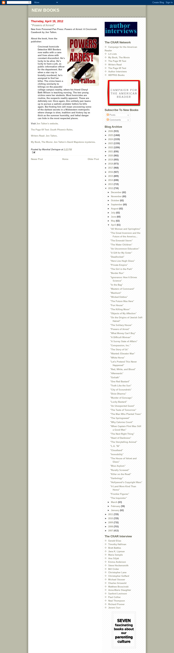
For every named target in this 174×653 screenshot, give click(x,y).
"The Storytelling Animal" (123, 442)
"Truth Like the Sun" (121, 385)
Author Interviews (117, 71)
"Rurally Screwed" (119, 470)
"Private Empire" (119, 265)
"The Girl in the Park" (121, 269)
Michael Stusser (116, 579)
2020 (111, 155)
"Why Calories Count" (121, 422)
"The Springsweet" (120, 418)
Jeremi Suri (114, 607)
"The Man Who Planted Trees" (126, 414)
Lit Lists (112, 54)
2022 (111, 147)
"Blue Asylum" (118, 466)
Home (65, 159)
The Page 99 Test (117, 61)
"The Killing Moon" (120, 309)
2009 (111, 522)
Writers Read (115, 64)
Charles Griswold (117, 583)
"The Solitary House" (121, 325)
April (114, 225)
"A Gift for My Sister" (121, 253)
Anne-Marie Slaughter (119, 590)
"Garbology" (116, 478)
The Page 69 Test (117, 68)
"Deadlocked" (117, 257)
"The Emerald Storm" (121, 240)
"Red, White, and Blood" (123, 369)
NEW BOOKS (45, 10)
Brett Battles (114, 548)
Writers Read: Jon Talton (44, 135)
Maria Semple (115, 555)
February (116, 506)
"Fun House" (117, 305)
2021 (111, 151)
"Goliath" (115, 377)
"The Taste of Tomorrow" (123, 410)
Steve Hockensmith (118, 565)
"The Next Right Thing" (122, 434)
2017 (111, 168)
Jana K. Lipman (116, 551)
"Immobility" (117, 454)
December (116, 192)
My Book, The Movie (119, 57)
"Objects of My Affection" (123, 313)
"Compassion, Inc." (120, 345)
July (113, 212)
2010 (111, 518)
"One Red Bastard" (120, 381)
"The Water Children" (121, 244)
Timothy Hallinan (117, 544)
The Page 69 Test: (51, 129)
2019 (111, 159)
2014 (111, 180)
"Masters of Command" (122, 289)
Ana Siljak (113, 558)
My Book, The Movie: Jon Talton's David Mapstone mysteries (63, 142)
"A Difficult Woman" (120, 337)
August (115, 208)
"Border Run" (117, 273)
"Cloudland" (116, 450)
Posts (112, 115)
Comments (115, 120)
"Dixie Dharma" (118, 393)
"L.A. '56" (115, 446)
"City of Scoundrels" (121, 389)
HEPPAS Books (116, 75)
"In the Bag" (116, 285)
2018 (111, 163)
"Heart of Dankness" (120, 438)
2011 (111, 514)
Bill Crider (113, 569)
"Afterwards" (116, 373)
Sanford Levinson (117, 593)
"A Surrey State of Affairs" (123, 341)
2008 (111, 526)
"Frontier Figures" (119, 494)
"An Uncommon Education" (124, 248)
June (114, 216)
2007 (111, 530)
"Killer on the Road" (120, 474)
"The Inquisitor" (118, 498)
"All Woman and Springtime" (125, 229)
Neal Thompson (116, 600)
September (117, 204)
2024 (111, 139)
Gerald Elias (114, 541)
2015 (111, 176)
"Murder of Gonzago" (121, 398)
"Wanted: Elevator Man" (122, 353)
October (115, 200)
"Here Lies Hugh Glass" (122, 261)
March (114, 502)
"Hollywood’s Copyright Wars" (126, 482)
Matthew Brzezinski (118, 586)
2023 (111, 143)
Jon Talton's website (47, 123)
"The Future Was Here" (122, 301)
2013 (111, 184)
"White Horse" (117, 357)
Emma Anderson (117, 562)
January (115, 510)
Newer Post (37, 159)
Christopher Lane (117, 572)
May (113, 221)
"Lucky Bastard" (118, 402)
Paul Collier (114, 597)
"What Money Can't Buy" (123, 333)
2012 (111, 188)
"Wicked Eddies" (119, 297)
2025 (111, 135)
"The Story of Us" (119, 349)
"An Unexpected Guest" (122, 406)
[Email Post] (65, 152)
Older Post (93, 159)
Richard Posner (116, 604)
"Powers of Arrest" (43, 25)
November (116, 196)
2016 (111, 172)
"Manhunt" (115, 293)
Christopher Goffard (118, 576)
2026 (111, 131)
